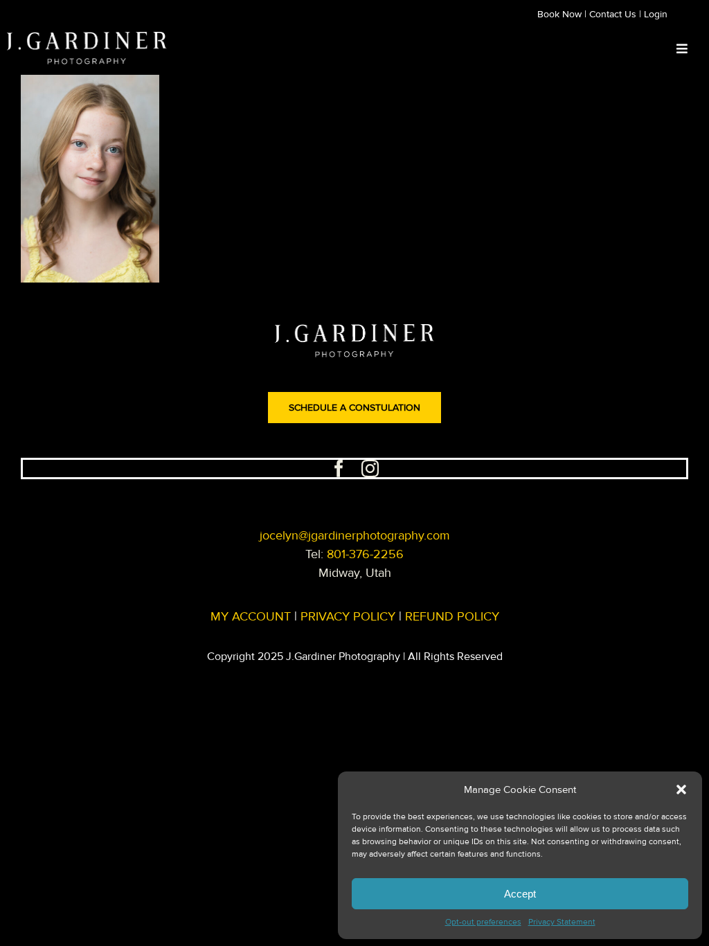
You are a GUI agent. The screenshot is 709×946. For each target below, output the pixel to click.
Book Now (559, 14)
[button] (681, 789)
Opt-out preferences (483, 922)
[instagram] (370, 468)
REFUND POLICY (452, 616)
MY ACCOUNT (250, 616)
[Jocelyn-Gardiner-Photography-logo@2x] (87, 38)
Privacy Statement (561, 922)
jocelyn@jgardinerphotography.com (355, 535)
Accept (520, 894)
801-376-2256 (365, 554)
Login (655, 14)
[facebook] (339, 468)
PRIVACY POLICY (347, 616)
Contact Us (612, 14)
